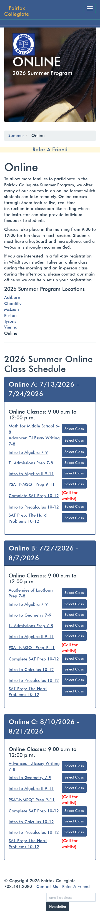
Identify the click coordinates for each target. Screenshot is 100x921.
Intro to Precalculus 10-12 (34, 507)
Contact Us (47, 886)
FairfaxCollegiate (16, 11)
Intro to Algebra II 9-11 (31, 473)
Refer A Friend (50, 149)
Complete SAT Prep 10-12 (34, 495)
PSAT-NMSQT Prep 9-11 (32, 484)
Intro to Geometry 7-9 (30, 615)
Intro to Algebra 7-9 (28, 452)
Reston (10, 315)
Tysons (10, 321)
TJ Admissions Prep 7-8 (31, 463)
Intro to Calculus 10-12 (31, 669)
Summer (16, 135)
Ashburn (12, 297)
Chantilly (12, 303)
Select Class (74, 428)
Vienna (11, 327)
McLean (11, 309)
